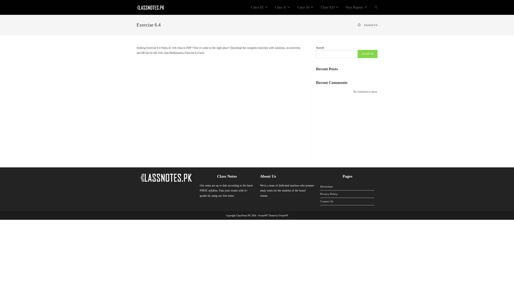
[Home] (359, 24)
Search (320, 47)
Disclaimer (326, 186)
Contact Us (326, 201)
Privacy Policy (329, 193)
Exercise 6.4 (370, 24)
